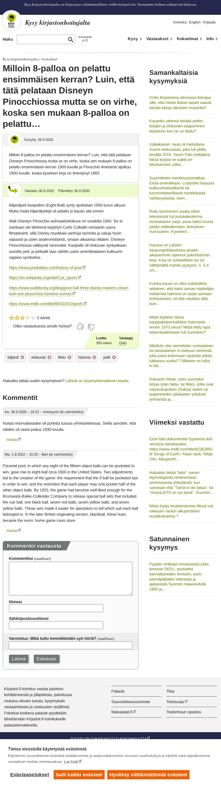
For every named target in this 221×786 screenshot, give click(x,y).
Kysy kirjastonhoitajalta (20, 59)
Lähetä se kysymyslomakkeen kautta (96, 380)
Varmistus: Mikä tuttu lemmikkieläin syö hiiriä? (52, 638)
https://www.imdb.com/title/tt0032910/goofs (46, 303)
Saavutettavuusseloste (130, 701)
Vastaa (11, 440)
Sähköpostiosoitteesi (29, 618)
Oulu (122, 343)
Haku (8, 39)
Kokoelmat (187, 38)
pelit (106, 357)
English (195, 22)
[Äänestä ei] (90, 327)
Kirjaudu (209, 22)
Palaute (118, 691)
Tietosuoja (175, 701)
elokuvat (38, 357)
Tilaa (170, 691)
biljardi (13, 357)
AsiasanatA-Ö (85, 38)
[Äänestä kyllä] (80, 326)
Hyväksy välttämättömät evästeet (148, 774)
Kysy (133, 38)
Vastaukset (157, 38)
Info (210, 38)
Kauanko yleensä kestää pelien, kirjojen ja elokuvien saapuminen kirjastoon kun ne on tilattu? (177, 125)
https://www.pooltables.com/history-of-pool (45, 267)
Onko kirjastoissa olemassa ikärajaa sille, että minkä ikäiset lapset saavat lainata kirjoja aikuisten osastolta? (180, 102)
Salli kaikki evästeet (79, 774)
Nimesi (15, 601)
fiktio (62, 357)
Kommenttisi (21, 558)
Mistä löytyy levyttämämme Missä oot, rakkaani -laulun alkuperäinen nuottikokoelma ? (181, 511)
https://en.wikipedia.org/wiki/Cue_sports (43, 277)
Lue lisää (71, 762)
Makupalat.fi (121, 712)
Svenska (180, 22)
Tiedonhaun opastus (183, 712)
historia (84, 357)
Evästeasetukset (29, 774)
